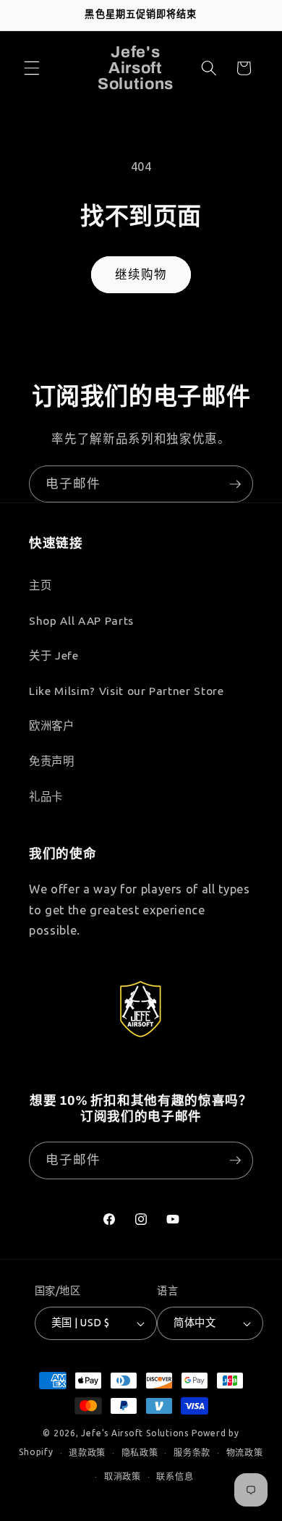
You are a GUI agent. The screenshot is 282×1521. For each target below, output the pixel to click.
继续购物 (141, 274)
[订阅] (235, 484)
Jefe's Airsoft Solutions (134, 1433)
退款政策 (87, 1452)
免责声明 (51, 761)
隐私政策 (139, 1452)
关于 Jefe (54, 655)
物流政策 (244, 1452)
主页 (40, 585)
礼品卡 (46, 797)
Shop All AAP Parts (81, 621)
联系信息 (174, 1476)
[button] (31, 68)
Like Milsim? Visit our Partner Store (126, 691)
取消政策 (122, 1476)
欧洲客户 (51, 726)
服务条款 (192, 1452)
